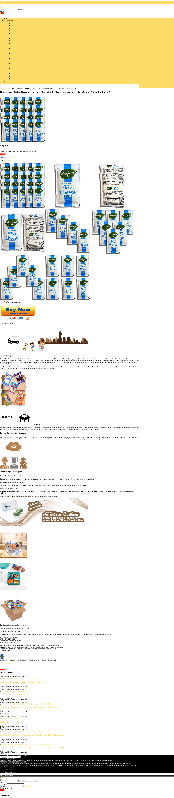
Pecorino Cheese (16, 70)
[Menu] (0, 85)
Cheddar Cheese (16, 32)
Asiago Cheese (16, 25)
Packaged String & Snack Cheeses (22, 63)
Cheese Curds (15, 33)
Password (3, 786)
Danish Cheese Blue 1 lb (9, 722)
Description (7, 160)
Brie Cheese (15, 28)
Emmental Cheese (17, 42)
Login (2, 790)
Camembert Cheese (17, 30)
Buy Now (3, 154)
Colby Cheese (15, 38)
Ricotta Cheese (16, 75)
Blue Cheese (15, 27)
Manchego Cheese (17, 53)
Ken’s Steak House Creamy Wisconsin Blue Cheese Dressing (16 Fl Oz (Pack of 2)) (32, 735)
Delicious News (9, 82)
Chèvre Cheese (16, 35)
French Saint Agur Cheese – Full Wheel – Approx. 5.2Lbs (22, 682)
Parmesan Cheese (17, 68)
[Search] (0, 87)
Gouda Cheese (16, 45)
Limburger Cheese (17, 50)
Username (3, 784)
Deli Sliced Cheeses (17, 40)
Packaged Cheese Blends (19, 61)
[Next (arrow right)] (2, 793)
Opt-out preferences (10, 772)
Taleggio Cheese (16, 78)
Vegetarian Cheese (17, 80)
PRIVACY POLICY (10, 770)
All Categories (8, 20)
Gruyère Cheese (16, 47)
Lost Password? (29, 786)
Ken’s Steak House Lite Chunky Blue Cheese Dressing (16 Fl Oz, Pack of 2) (29, 708)
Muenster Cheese (16, 60)
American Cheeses (17, 23)
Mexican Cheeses (16, 55)
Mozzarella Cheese (17, 58)
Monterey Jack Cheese (18, 57)
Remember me (7, 788)
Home (6, 18)
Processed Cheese (17, 71)
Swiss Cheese (15, 76)
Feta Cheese (15, 43)
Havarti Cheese (16, 48)
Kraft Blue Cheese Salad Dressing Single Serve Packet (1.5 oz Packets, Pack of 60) (32, 748)
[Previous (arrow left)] (0, 793)
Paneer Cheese (16, 65)
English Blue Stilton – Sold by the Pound (16, 695)
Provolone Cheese (17, 73)
